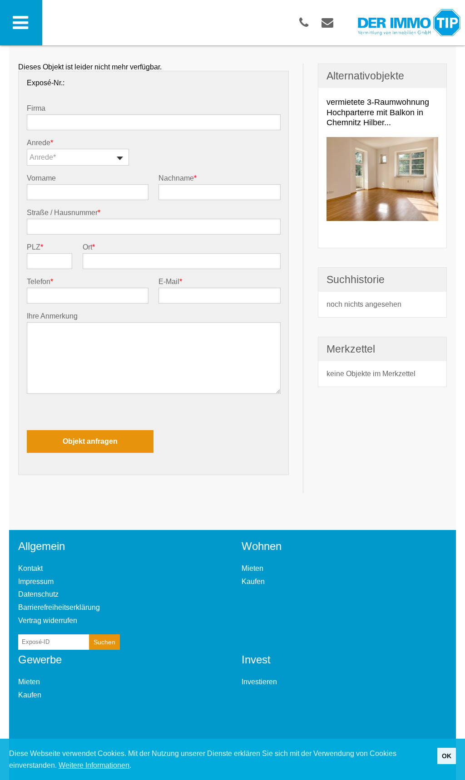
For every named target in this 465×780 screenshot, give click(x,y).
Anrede (40, 143)
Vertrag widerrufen (47, 620)
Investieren (259, 682)
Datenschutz (38, 594)
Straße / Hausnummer (63, 212)
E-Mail (170, 281)
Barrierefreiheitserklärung (59, 607)
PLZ (35, 247)
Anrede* (43, 157)
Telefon (40, 281)
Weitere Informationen (94, 765)
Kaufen (253, 581)
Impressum (36, 581)
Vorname (41, 178)
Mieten (252, 568)
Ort (89, 247)
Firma (36, 108)
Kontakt (30, 568)
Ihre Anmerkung (52, 316)
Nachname (177, 178)
